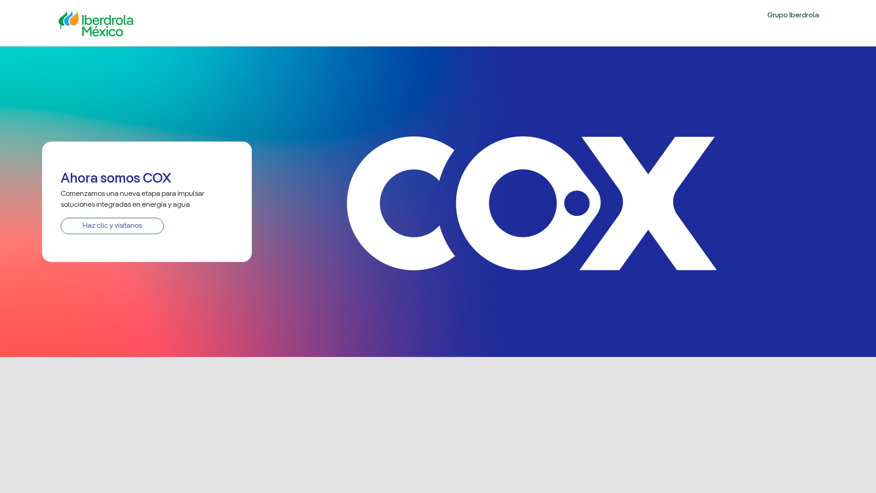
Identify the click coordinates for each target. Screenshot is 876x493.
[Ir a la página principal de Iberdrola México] (95, 22)
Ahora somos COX (116, 179)
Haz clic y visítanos (112, 226)
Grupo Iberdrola (793, 15)
